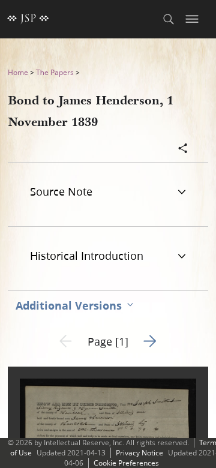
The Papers (55, 72)
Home (18, 72)
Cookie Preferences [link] (126, 463)
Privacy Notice (139, 453)
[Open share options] (183, 149)
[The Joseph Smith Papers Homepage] (28, 19)
